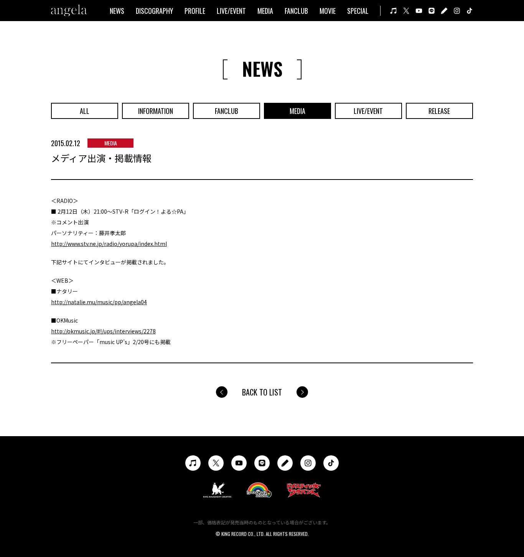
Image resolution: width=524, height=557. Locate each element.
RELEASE (439, 111)
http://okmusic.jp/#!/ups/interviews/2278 (103, 331)
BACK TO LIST (262, 392)
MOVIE (328, 11)
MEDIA (265, 11)
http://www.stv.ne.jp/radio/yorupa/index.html (109, 243)
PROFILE (195, 11)
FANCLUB (296, 11)
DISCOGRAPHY (154, 11)
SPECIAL (358, 11)
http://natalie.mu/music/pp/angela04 (99, 302)
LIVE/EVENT (231, 11)
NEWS (117, 11)
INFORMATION (155, 111)
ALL (84, 111)
